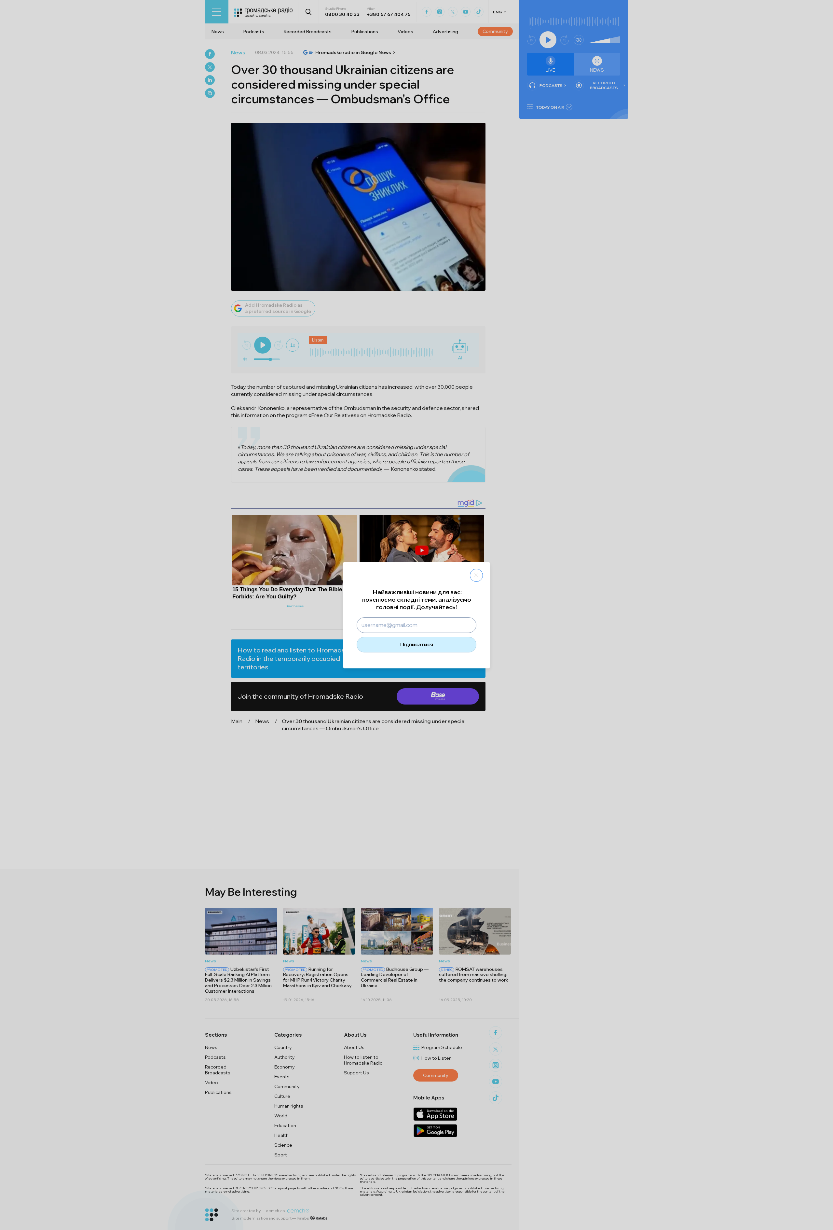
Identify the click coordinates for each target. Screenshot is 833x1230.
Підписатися (416, 644)
